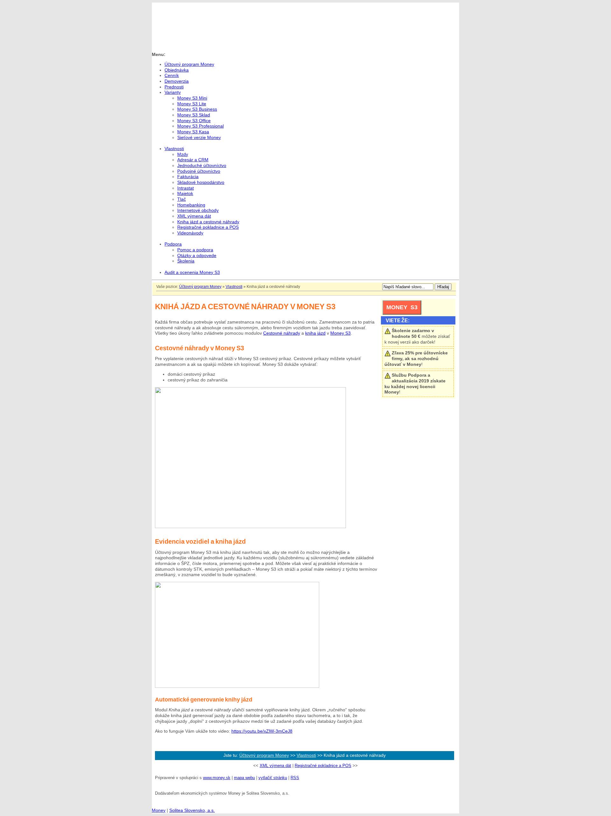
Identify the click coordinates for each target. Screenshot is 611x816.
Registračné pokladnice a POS (323, 765)
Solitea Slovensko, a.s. (192, 810)
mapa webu (244, 777)
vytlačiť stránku (272, 777)
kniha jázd (315, 333)
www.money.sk (216, 777)
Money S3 (340, 333)
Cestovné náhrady (281, 333)
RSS (295, 777)
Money (158, 810)
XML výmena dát (275, 765)
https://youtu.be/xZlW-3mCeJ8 (261, 731)
